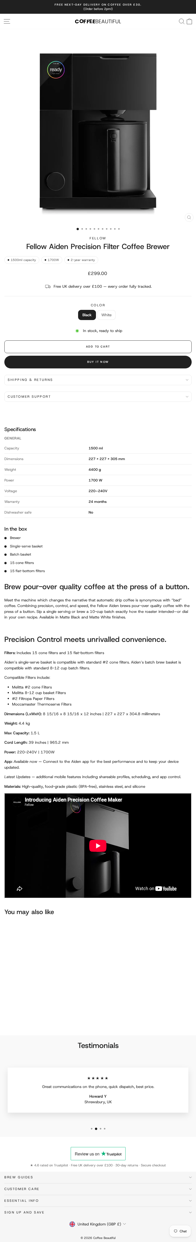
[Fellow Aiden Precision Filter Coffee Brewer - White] (13, 1017)
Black (87, 315)
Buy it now (98, 362)
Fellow (98, 238)
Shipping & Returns (30, 380)
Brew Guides (18, 1177)
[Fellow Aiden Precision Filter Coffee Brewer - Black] (7, 1017)
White (106, 315)
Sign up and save (24, 1212)
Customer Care (22, 1189)
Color (98, 305)
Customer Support (29, 396)
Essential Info (21, 1200)
